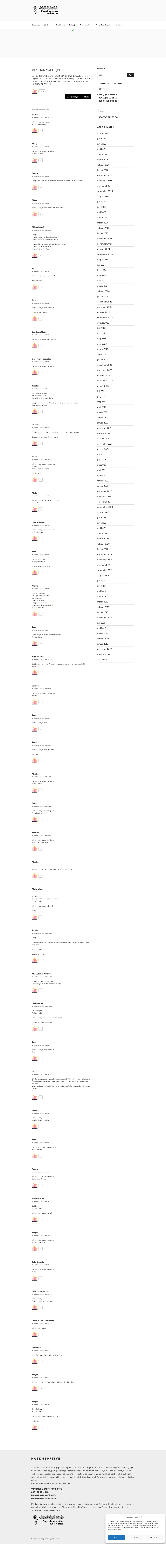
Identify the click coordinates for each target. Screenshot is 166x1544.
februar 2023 (103, 354)
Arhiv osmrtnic (85, 25)
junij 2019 (101, 586)
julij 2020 (101, 517)
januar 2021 (102, 486)
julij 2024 (101, 265)
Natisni (86, 97)
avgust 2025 (103, 196)
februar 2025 (103, 228)
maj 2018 (101, 628)
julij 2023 (101, 328)
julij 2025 (101, 201)
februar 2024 (103, 291)
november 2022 (104, 370)
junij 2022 (101, 396)
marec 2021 (102, 475)
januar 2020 (103, 549)
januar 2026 (103, 170)
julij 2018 (101, 623)
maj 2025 (101, 212)
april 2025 (102, 217)
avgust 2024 (103, 259)
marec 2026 (103, 159)
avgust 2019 (103, 575)
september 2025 (105, 191)
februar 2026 (103, 165)
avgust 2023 (103, 323)
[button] (161, 1517)
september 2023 (105, 317)
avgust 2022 (103, 386)
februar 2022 (103, 417)
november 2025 (104, 180)
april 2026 (102, 154)
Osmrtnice (36, 25)
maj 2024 (101, 275)
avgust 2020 (103, 512)
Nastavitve (154, 1538)
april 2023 (102, 344)
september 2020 (105, 507)
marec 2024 (103, 286)
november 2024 (104, 244)
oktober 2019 (103, 565)
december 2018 (104, 617)
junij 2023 (101, 333)
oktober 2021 (103, 438)
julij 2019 (101, 580)
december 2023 (104, 302)
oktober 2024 (103, 249)
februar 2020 (103, 544)
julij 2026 (101, 138)
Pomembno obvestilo (103, 25)
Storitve (47, 25)
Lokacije (72, 25)
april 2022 (101, 407)
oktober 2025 (103, 186)
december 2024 (104, 238)
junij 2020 (101, 523)
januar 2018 (102, 644)
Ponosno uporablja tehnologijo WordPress (46, 1539)
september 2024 (105, 254)
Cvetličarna (60, 25)
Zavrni (135, 1538)
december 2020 (104, 491)
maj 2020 (101, 528)
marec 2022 (102, 412)
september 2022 (105, 380)
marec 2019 (102, 602)
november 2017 (104, 654)
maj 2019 (101, 591)
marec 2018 (102, 633)
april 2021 (101, 470)
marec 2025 (103, 223)
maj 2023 (101, 338)
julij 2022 (101, 391)
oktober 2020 (103, 502)
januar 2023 (102, 359)
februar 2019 (103, 607)
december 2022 (104, 365)
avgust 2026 (103, 133)
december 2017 (104, 649)
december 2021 (104, 428)
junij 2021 (101, 459)
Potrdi (116, 1538)
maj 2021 (101, 465)
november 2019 (104, 559)
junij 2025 (101, 207)
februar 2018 (103, 638)
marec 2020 (103, 538)
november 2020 (104, 496)
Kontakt (119, 25)
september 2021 (104, 444)
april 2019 (101, 596)
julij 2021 (101, 454)
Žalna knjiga (72, 97)
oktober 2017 (103, 660)
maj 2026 (101, 149)
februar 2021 (103, 481)
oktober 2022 (103, 375)
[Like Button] (35, 91)
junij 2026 (101, 144)
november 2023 (104, 307)
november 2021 (104, 433)
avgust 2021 (103, 449)
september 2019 (105, 570)
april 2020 (102, 533)
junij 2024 (101, 270)
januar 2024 (102, 296)
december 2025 (104, 175)
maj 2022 (101, 402)
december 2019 (104, 554)
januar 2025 (102, 233)
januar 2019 (102, 612)
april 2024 (102, 281)
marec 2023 (103, 349)
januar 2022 (102, 423)
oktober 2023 (103, 312)
